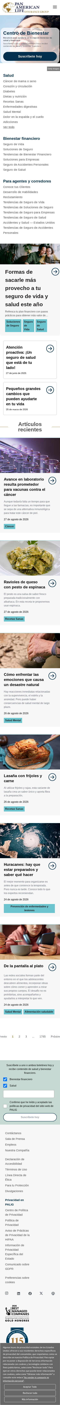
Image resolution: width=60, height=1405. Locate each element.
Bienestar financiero (21, 1079)
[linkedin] (18, 1293)
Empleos (10, 1144)
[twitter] (42, 1293)
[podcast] (53, 1293)
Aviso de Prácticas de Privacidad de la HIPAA (17, 1235)
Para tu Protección (17, 1185)
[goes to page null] (53, 271)
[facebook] (30, 1293)
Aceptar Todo (30, 1386)
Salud (13, 1085)
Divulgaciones (14, 1191)
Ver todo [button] (9, 127)
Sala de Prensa (15, 1138)
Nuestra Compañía (17, 1150)
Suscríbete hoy (30, 56)
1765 (43, 1036)
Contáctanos (13, 1133)
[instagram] (7, 1293)
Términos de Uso (16, 1169)
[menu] (54, 7)
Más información (30, 1399)
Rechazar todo (30, 1392)
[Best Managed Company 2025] (30, 1314)
